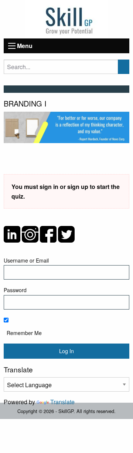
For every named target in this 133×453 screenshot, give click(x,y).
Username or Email (26, 260)
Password (15, 290)
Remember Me (24, 333)
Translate (62, 402)
